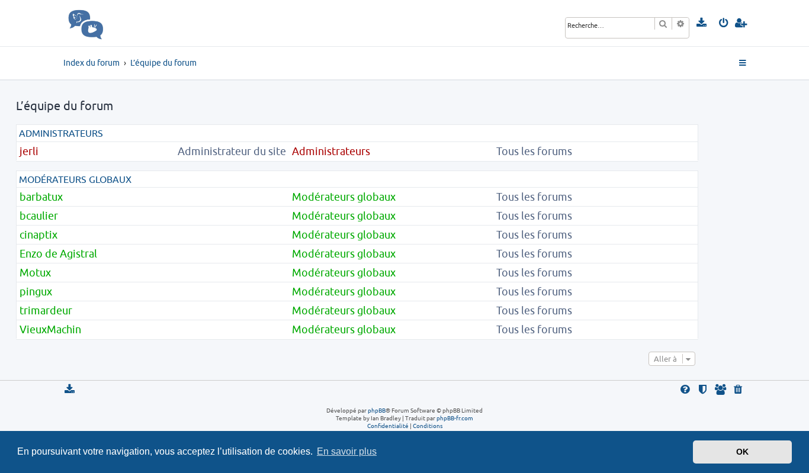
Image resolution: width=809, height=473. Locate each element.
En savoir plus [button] (347, 451)
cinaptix (38, 235)
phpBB (377, 410)
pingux (36, 291)
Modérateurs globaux (75, 179)
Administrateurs (61, 133)
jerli (29, 151)
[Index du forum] (111, 23)
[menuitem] (702, 23)
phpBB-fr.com (454, 417)
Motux (35, 272)
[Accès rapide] (744, 63)
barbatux (41, 197)
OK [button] (742, 451)
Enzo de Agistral (58, 253)
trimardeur (46, 310)
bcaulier (39, 216)
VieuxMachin (50, 329)
